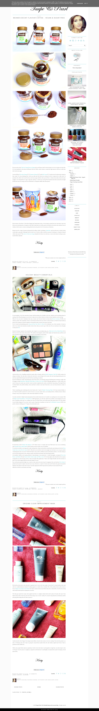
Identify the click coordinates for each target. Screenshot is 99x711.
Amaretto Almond (34, 174)
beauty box (77, 227)
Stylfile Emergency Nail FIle (51, 374)
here (19, 327)
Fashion (77, 210)
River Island (62, 462)
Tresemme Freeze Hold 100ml (20, 446)
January (71, 195)
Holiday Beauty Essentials (39, 275)
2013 (70, 199)
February (72, 193)
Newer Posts (18, 687)
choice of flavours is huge (28, 234)
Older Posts (60, 687)
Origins (19, 674)
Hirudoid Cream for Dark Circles (77, 126)
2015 (70, 172)
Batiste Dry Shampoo (27, 444)
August (71, 175)
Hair (77, 213)
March (71, 191)
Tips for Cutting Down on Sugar (28, 167)
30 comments (33, 673)
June (71, 186)
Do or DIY (77, 208)
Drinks (19, 262)
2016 (70, 170)
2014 (70, 197)
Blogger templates (47, 709)
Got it (86, 3)
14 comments (33, 261)
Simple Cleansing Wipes (47, 390)
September (72, 173)
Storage (77, 224)
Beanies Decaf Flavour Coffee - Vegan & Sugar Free (39, 18)
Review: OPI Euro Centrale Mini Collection (77, 144)
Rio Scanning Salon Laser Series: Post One (76, 88)
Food (24, 262)
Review (77, 220)
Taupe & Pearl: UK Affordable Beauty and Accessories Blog (47, 705)
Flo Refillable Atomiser (55, 402)
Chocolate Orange (23, 174)
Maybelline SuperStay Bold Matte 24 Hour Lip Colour (32, 381)
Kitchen (29, 262)
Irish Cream (44, 174)
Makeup (77, 217)
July (71, 184)
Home (39, 687)
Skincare (26, 674)
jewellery (77, 229)
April (71, 189)
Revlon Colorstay (56, 318)
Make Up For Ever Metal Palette (56, 331)
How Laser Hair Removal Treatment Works (77, 103)
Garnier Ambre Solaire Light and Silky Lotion (34, 456)
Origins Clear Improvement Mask (39, 503)
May (71, 187)
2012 (70, 201)
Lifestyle (36, 262)
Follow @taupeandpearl (77, 67)
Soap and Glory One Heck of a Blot (36, 324)
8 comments (32, 488)
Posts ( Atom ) (26, 692)
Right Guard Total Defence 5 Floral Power (23, 398)
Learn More (80, 3)
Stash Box (48, 230)
